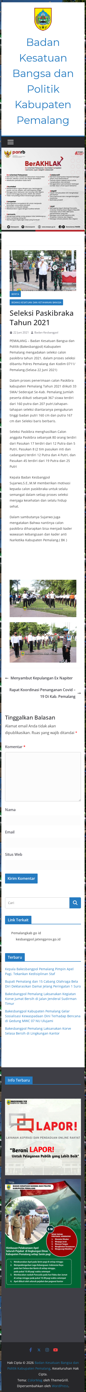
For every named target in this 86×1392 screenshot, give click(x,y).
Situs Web (13, 854)
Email (9, 832)
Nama (10, 809)
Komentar (15, 746)
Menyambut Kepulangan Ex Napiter (42, 678)
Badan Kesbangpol (46, 332)
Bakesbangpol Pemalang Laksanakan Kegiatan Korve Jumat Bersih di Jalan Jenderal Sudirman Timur (41, 999)
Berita (15, 294)
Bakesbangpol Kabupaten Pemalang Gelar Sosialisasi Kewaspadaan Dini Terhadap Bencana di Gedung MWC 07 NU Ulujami (42, 1016)
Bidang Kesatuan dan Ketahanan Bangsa (36, 302)
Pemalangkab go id (26, 933)
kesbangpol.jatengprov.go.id (38, 939)
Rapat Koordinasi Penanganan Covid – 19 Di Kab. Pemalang (42, 693)
